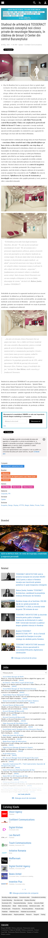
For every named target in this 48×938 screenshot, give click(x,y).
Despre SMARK (6, 928)
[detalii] (21, 680)
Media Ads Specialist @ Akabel (13, 735)
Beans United (15, 874)
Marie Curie (16, 487)
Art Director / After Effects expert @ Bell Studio (18, 683)
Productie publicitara (27, 909)
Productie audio (6, 909)
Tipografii (36, 914)
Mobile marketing (22, 906)
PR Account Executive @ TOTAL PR (15, 782)
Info (4, 426)
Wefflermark (14, 858)
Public (42, 505)
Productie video (39, 909)
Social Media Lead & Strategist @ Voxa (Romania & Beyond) (22, 729)
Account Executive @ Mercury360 (14, 717)
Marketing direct (6, 906)
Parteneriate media (28, 928)
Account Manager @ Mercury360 (13, 711)
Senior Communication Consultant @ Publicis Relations (21, 701)
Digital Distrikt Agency (19, 866)
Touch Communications (20, 843)
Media (32, 505)
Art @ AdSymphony (9, 754)
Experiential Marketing (20, 903)
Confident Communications (33, 45)
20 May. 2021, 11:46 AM (9, 45)
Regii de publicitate (19, 914)
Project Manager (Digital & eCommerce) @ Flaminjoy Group (22, 788)
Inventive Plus (15, 881)
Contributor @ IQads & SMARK (11, 930)
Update (20, 45)
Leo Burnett (14, 835)
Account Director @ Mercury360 (13, 705)
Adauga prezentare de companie (25, 893)
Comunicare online (14, 830)
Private (37, 505)
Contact (36, 930)
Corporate (4, 494)
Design (10, 505)
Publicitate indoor (14, 911)
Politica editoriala (17, 928)
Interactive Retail (38, 903)
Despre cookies (5, 934)
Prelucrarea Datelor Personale (17, 932)
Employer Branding (30, 900)
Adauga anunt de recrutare (25, 798)
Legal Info (4, 932)
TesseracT (5, 480)
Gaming (30, 903)
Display (16, 505)
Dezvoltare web (18, 900)
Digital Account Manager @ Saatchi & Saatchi (18, 747)
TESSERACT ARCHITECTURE (12, 466)
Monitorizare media (34, 906)
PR (9, 494)
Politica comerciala (27, 930)
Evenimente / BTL (20, 845)
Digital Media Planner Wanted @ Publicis (16, 695)
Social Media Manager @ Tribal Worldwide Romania (19, 689)
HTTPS (21, 505)
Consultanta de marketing (26, 876)
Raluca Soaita (28, 487)
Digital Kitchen (16, 827)
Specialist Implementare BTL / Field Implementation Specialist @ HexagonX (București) (23, 765)
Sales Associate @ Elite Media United (15, 723)
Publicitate (11, 814)
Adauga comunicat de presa (25, 658)
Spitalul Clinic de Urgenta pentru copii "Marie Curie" (19, 476)
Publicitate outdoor (7, 914)
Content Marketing (7, 900)
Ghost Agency (15, 811)
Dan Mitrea (5, 487)
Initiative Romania (17, 850)
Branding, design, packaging (9, 897)
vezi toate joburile (24, 794)
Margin (27, 505)
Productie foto (16, 909)
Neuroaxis (5, 473)
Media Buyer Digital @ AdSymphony (14, 741)
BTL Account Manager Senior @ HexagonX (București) (20, 758)
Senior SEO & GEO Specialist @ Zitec (15, 776)
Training (43, 914)
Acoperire (4, 505)
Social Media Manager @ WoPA (13, 677)
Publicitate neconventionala (28, 911)
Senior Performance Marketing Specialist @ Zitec (19, 770)
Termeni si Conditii (32, 932)
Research (29, 914)
